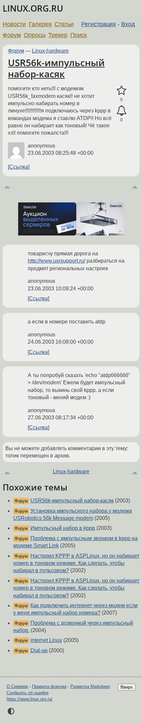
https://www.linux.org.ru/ (30, 699)
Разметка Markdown (90, 686)
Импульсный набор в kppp (62, 528)
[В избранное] (121, 91)
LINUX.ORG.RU (33, 8)
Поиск (78, 35)
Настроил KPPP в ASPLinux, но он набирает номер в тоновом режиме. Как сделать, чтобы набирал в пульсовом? (76, 563)
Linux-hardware (50, 51)
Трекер (57, 35)
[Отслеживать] (121, 111)
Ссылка (18, 167)
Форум (12, 35)
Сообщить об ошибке (28, 692)
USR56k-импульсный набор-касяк (56, 68)
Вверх (127, 687)
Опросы (35, 35)
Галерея (40, 24)
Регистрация (98, 24)
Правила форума (49, 686)
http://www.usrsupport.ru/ (56, 261)
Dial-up (39, 650)
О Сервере (17, 686)
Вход (128, 24)
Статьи (64, 24)
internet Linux (46, 640)
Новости (14, 24)
